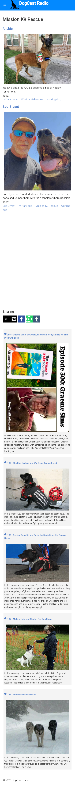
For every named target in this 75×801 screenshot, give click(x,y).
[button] (6, 319)
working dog (54, 99)
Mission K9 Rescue (32, 99)
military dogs (10, 99)
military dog (25, 205)
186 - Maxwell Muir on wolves (21, 694)
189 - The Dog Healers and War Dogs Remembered (32, 463)
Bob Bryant (11, 107)
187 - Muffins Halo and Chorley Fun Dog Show (29, 619)
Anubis (8, 29)
